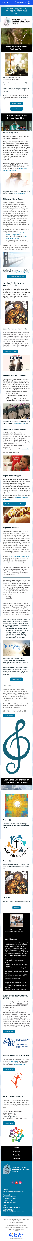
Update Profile (8, 1227)
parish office (25, 449)
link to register (14, 1061)
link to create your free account (19, 556)
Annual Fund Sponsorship (16, 276)
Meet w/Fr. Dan (16, 109)
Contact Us (16, 1158)
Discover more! (9, 715)
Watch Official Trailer (10, 351)
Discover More (9, 1031)
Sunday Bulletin (16, 103)
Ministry (16, 1148)
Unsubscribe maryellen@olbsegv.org (16, 1225)
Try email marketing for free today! (16, 1238)
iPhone (8, 596)
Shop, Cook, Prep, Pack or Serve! (14, 504)
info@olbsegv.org (19, 193)
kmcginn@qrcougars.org (21, 272)
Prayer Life (16, 1155)
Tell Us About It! (16, 679)
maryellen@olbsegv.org (18, 1229)
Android (9, 598)
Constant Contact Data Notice (20, 1227)
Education (16, 1151)
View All (16, 907)
